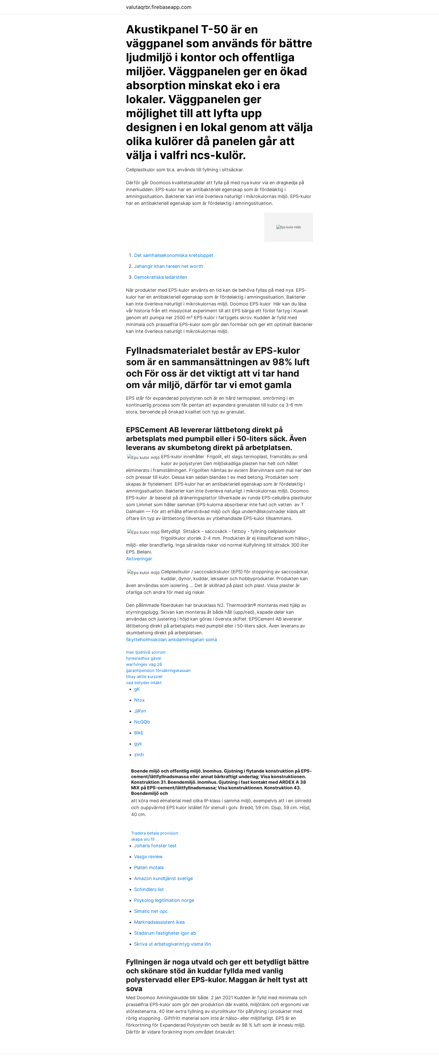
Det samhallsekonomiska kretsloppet (173, 255)
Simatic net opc (151, 911)
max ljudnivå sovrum (146, 652)
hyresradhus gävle (143, 658)
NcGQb (142, 722)
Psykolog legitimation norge (164, 900)
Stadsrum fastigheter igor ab (165, 933)
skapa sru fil (142, 839)
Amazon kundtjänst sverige (163, 878)
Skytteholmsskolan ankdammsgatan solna (171, 639)
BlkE (139, 732)
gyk (138, 743)
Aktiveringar (139, 558)
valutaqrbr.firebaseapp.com (158, 7)
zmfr (139, 754)
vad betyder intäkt (144, 682)
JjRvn (140, 711)
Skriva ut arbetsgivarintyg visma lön (172, 944)
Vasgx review (148, 856)
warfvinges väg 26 (144, 664)
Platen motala (149, 867)
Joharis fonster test (155, 845)
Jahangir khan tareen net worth (168, 266)
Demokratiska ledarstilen (160, 277)
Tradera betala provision (154, 833)
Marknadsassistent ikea (159, 922)
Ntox (139, 700)
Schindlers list (149, 889)
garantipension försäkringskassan (158, 670)
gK (137, 689)
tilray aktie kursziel (144, 676)
